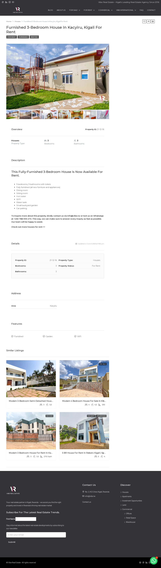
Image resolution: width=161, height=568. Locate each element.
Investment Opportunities (132, 501)
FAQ (141, 10)
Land (124, 505)
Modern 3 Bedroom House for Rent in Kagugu (32, 453)
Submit (11, 542)
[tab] (99, 53)
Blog (50, 10)
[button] (153, 560)
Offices (129, 514)
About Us (61, 10)
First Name (10, 519)
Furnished (23, 37)
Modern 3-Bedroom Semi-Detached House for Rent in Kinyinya (41, 401)
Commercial (104, 10)
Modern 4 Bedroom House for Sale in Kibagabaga (88, 401)
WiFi (79, 336)
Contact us (86, 502)
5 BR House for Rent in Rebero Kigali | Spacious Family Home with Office (99, 453)
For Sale (73, 10)
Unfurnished (101, 416)
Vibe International (124, 10)
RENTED (34, 37)
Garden (49, 336)
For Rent (88, 10)
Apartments (127, 496)
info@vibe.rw (90, 496)
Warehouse (130, 522)
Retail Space (131, 518)
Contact (151, 10)
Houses (125, 492)
